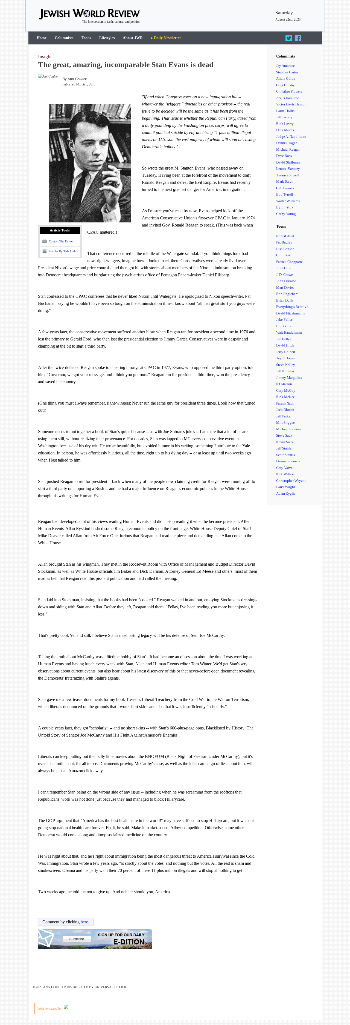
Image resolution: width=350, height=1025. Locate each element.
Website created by (49, 1008)
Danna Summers (288, 461)
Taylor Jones (285, 358)
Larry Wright (285, 487)
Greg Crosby (285, 85)
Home (41, 38)
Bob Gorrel (284, 326)
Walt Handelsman (289, 332)
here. (85, 922)
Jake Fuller (284, 319)
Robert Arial (285, 236)
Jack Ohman (285, 410)
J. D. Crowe (284, 275)
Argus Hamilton (288, 98)
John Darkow (286, 281)
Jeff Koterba (285, 371)
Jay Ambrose (285, 66)
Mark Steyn (284, 181)
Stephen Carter (287, 72)
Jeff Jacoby (284, 117)
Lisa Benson (285, 249)
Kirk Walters (285, 474)
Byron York (284, 207)
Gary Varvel (285, 468)
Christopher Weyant (291, 481)
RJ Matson (284, 384)
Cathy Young (286, 214)
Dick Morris (285, 130)
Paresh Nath (285, 403)
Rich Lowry (285, 124)
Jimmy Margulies (289, 378)
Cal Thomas (285, 188)
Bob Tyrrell (284, 194)
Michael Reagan (288, 149)
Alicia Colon (285, 78)
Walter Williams (288, 201)
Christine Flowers (289, 91)
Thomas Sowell (287, 175)
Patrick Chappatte (289, 262)
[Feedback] (330, 1006)
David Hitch (285, 345)
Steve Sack (284, 435)
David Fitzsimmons (290, 313)
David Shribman (288, 162)
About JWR (133, 38)
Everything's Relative (292, 307)
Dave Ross (284, 156)
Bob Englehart (287, 294)
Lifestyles (107, 38)
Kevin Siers (284, 442)
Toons (86, 38)
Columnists (64, 38)
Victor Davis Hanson (291, 104)
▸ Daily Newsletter (166, 38)
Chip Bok (283, 255)
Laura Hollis (285, 111)
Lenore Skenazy (288, 169)
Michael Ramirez (289, 429)
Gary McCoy (285, 390)
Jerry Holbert (285, 352)
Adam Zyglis (285, 493)
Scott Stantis (285, 455)
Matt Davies (285, 287)
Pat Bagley (284, 242)
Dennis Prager (286, 143)
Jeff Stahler (284, 448)
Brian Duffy (285, 300)
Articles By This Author (63, 251)
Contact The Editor (60, 241)
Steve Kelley (285, 365)
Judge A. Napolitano (291, 136)
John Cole (283, 268)
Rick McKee (285, 397)
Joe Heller (283, 339)
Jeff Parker (283, 416)
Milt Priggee (285, 422)
